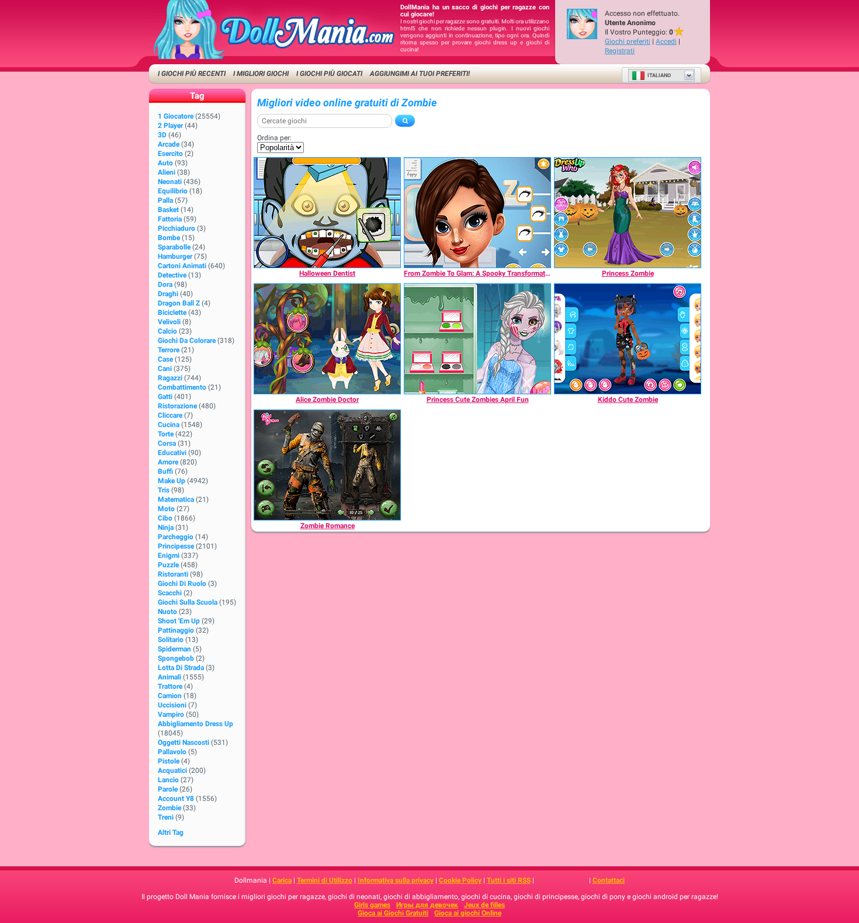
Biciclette (172, 312)
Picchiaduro (176, 228)
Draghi (168, 294)
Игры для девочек (427, 905)
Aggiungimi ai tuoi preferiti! (420, 74)
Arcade (168, 144)
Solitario (170, 640)
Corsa (167, 443)
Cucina (168, 425)
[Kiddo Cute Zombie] (627, 338)
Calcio (167, 331)
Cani (165, 369)
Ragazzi (170, 378)
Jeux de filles (484, 905)
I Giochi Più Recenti (192, 74)
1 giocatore (175, 116)
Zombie (169, 808)
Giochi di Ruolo (182, 584)
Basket (168, 210)
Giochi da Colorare (187, 340)
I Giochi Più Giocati (329, 74)
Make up (171, 481)
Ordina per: (274, 138)
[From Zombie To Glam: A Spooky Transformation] (477, 212)
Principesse (176, 546)
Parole (168, 789)
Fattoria (170, 219)
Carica (282, 880)
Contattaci (609, 880)
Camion (170, 696)
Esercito (170, 154)
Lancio (168, 780)
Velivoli (169, 322)
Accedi (666, 41)
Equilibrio (173, 191)
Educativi (172, 453)
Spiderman (174, 649)
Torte (166, 434)
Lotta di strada (181, 668)
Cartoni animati (182, 266)
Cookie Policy (460, 880)
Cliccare (170, 415)
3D (162, 135)
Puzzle (168, 565)
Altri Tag (170, 832)
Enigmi (168, 555)
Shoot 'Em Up (179, 621)
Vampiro (171, 714)
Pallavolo (172, 752)
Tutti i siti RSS (509, 880)
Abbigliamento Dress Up (195, 724)
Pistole (168, 761)
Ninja (166, 527)
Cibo (165, 518)
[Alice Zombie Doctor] (327, 338)
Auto (165, 163)
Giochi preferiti (627, 41)
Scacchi (170, 593)
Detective (172, 275)
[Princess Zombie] (627, 212)
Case (165, 359)
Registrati (620, 51)
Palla (165, 200)
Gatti (165, 397)
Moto (166, 509)
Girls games (372, 905)
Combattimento (182, 387)
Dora (165, 284)
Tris (163, 490)
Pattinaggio (176, 630)
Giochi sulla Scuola (187, 602)
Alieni (166, 172)
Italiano (659, 75)
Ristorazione (177, 406)
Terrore (168, 350)
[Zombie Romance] (327, 465)
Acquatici (172, 770)
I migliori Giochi (261, 74)
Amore (168, 462)
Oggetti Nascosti (183, 742)
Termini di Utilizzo (324, 880)
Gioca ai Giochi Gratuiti (393, 913)
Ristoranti (173, 574)
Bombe (169, 238)
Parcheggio (175, 537)
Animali (169, 677)
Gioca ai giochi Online (467, 913)
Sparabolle (174, 247)
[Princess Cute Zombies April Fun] (477, 338)
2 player (170, 126)
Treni (166, 817)
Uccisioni (172, 705)
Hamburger (175, 256)
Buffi (165, 471)
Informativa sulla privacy (396, 880)
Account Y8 (176, 798)
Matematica (176, 499)
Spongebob (176, 658)
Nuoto (167, 612)
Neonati (170, 182)
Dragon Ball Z (179, 303)
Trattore (170, 686)
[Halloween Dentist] (327, 212)
